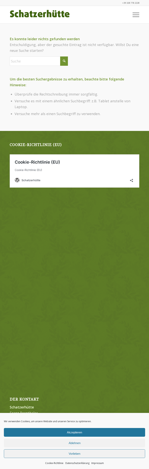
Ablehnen (75, 443)
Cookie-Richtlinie (54, 463)
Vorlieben (74, 453)
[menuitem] (134, 14)
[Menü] (134, 14)
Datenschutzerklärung (77, 463)
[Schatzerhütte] (40, 14)
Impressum (97, 463)
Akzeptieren (74, 432)
